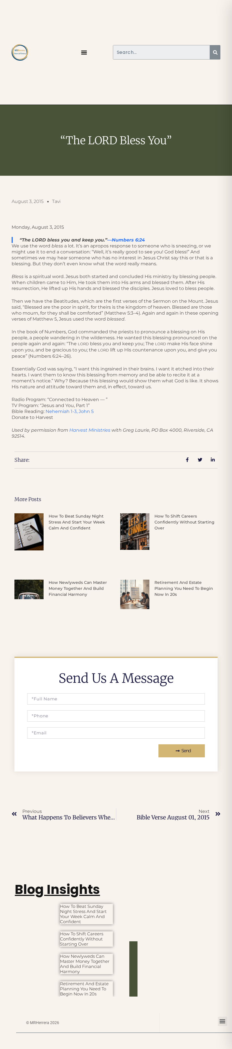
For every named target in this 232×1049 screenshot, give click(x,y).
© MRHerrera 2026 (42, 1022)
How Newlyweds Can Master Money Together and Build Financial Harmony (78, 588)
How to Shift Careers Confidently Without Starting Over (184, 522)
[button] (84, 52)
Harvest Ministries (89, 430)
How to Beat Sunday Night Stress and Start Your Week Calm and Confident (77, 522)
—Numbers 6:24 (126, 240)
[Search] (215, 52)
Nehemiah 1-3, (70, 411)
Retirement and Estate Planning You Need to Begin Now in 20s (183, 588)
